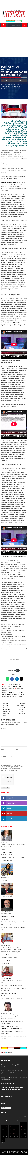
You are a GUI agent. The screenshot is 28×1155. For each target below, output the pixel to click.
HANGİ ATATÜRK (6, 850)
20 (14, 1133)
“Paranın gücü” (5, 919)
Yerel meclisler (17, 696)
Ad (2, 750)
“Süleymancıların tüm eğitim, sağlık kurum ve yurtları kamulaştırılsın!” (12, 1088)
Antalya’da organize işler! (8, 1019)
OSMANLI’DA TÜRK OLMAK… (9, 957)
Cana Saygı (4, 880)
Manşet (21, 684)
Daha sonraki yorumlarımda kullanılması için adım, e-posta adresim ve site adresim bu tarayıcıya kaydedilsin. (12, 767)
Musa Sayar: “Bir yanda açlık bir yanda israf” (14, 649)
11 (6, 1130)
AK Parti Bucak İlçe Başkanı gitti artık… (12, 925)
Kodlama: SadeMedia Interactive (17, 1152)
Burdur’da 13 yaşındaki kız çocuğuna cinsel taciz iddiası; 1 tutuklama (21, 708)
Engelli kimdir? (5, 996)
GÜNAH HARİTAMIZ (6, 955)
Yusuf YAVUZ (5, 1012)
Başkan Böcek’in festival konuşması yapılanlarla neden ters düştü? (6, 709)
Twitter (9, 808)
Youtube (9, 813)
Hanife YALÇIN (5, 875)
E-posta (18, 750)
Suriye (13, 694)
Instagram (10, 803)
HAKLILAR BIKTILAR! (7, 860)
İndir (17, 670)
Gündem (15, 684)
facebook (10, 798)
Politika (15, 686)
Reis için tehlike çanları (7, 916)
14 (17, 1130)
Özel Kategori (7, 686)
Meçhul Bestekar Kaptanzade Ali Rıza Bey (13, 844)
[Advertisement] (14, 42)
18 (6, 1133)
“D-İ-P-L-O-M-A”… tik (7, 960)
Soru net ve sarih (6, 913)
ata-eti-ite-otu (11, 670)
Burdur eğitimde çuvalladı (8, 993)
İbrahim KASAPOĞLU (7, 896)
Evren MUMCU (5, 842)
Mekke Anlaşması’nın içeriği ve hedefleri (12, 624)
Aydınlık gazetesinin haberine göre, (11, 182)
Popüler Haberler (15, 25)
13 (14, 1130)
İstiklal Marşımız (5, 963)
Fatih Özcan (18, 80)
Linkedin (10, 818)
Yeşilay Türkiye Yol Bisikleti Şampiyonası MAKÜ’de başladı (14, 1078)
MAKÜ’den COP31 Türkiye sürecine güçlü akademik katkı (12, 1072)
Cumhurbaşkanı (11, 692)
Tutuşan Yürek (5, 877)
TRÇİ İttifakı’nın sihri (7, 634)
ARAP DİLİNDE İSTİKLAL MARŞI (10, 947)
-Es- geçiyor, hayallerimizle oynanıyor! (12, 985)
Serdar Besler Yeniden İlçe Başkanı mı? (12, 922)
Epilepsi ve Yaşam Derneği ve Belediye (12, 857)
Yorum (4, 728)
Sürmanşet (11, 688)
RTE (9, 694)
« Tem (3, 1143)
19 (10, 1133)
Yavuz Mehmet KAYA (7, 978)
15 (21, 1130)
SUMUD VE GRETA (6, 847)
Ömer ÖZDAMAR (6, 911)
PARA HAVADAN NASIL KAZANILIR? (11, 998)
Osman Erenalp (5, 945)
